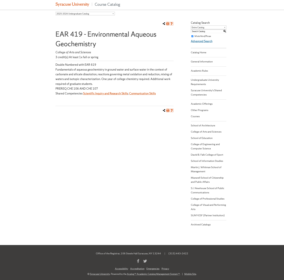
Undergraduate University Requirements (205, 82)
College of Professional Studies (207, 198)
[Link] (72, 4)
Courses (195, 116)
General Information (202, 61)
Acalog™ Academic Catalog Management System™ (153, 274)
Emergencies (152, 268)
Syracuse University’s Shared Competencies (206, 92)
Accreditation (137, 268)
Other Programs (199, 110)
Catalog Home (198, 52)
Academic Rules (199, 70)
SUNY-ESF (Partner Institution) (208, 215)
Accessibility (121, 268)
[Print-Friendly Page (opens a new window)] (167, 23)
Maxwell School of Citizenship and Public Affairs (207, 180)
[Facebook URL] (138, 261)
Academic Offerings (202, 103)
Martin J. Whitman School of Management (206, 169)
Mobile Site (190, 274)
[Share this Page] (164, 23)
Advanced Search (201, 41)
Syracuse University (100, 274)
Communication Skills (142, 93)
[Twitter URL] (145, 261)
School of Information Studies (207, 161)
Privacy (165, 268)
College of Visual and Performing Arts (208, 207)
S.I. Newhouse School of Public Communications (207, 190)
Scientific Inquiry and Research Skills (105, 93)
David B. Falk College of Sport (207, 154)
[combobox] (85, 13)
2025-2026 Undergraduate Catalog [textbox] (73, 13)
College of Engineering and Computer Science (205, 146)
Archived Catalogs (201, 224)
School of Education (202, 138)
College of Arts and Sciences (206, 131)
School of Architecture (203, 125)
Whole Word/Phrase (202, 36)
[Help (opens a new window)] (171, 23)
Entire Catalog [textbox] (198, 27)
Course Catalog (107, 4)
